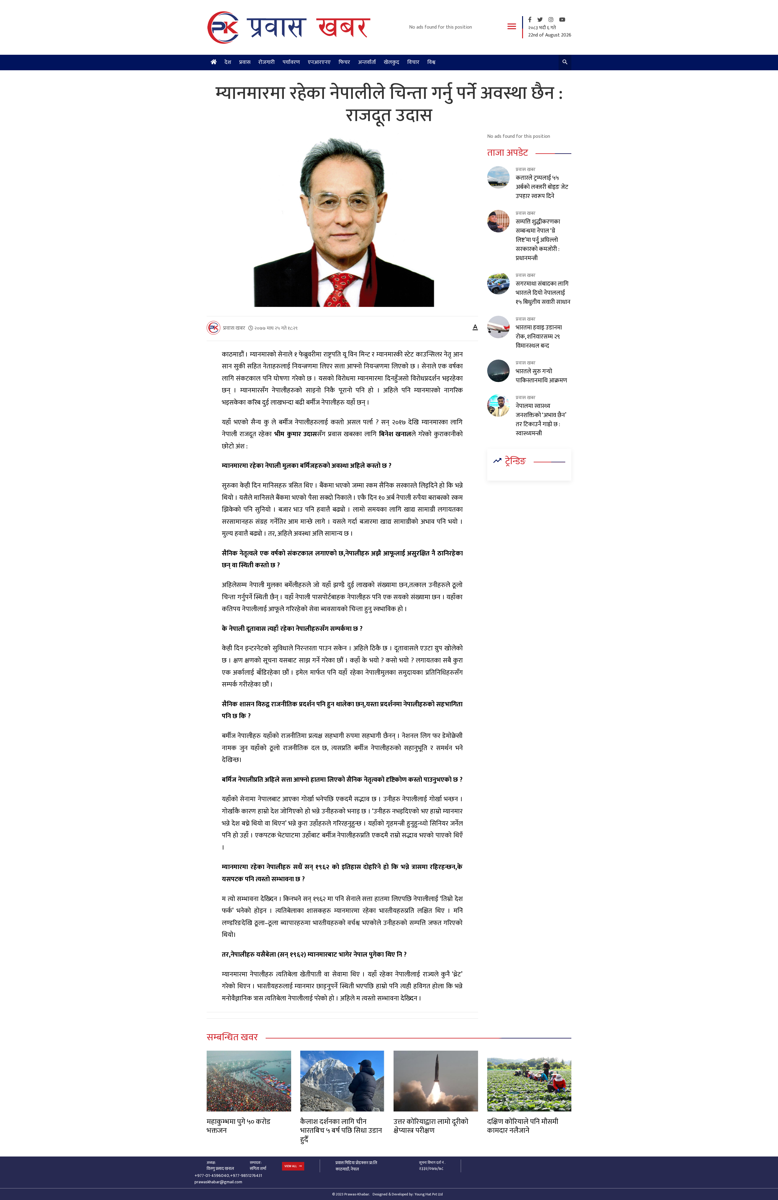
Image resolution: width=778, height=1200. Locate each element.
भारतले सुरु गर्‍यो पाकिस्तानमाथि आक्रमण (541, 376)
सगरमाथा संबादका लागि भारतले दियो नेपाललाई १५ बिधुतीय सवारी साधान (543, 293)
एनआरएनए (319, 62)
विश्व (431, 62)
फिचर (344, 62)
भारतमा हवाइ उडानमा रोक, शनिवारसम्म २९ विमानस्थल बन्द (539, 336)
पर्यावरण (291, 62)
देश (228, 62)
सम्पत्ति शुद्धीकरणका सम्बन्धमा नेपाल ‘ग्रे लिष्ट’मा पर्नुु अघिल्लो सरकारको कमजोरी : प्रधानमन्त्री (538, 240)
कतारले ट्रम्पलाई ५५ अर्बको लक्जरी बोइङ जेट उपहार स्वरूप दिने (542, 187)
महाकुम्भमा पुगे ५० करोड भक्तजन (238, 1126)
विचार (413, 62)
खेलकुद (391, 62)
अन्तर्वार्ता (367, 62)
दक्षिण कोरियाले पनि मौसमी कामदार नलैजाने (522, 1126)
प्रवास (244, 62)
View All (291, 1166)
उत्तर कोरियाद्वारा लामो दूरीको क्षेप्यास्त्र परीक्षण (431, 1126)
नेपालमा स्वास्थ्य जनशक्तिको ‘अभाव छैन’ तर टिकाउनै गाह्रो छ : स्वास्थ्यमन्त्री (541, 420)
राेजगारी (266, 62)
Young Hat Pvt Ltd (429, 1194)
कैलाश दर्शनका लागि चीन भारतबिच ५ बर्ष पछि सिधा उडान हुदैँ (341, 1131)
